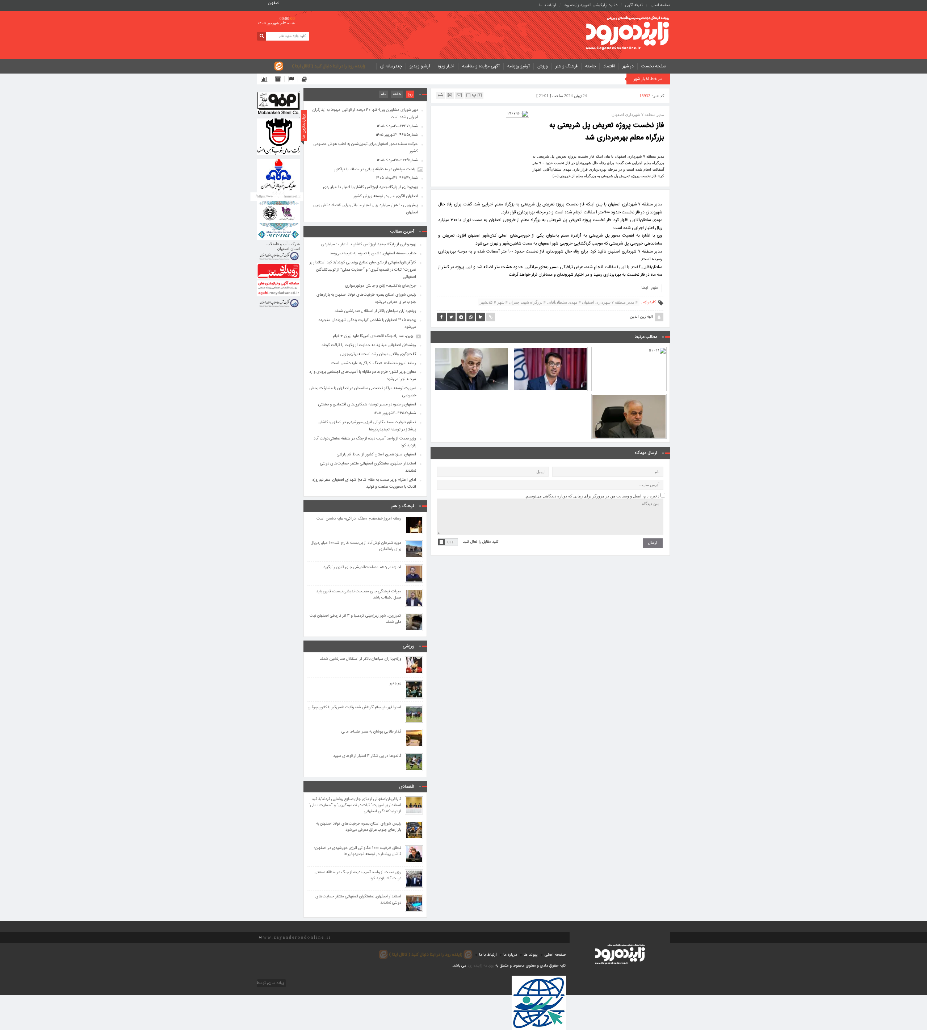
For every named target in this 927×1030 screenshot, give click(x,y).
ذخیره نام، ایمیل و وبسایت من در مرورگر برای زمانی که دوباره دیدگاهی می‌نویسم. (592, 496)
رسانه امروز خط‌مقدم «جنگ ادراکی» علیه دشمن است (373, 363)
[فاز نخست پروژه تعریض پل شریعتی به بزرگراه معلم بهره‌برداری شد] (517, 113)
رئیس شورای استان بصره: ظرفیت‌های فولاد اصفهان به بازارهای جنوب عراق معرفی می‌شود (366, 298)
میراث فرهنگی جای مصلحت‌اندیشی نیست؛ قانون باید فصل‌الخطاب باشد (358, 595)
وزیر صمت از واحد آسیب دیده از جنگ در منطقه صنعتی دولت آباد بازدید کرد (365, 442)
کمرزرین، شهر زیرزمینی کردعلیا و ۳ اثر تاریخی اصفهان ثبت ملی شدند (355, 619)
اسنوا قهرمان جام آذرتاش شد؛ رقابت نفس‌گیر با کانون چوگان (354, 708)
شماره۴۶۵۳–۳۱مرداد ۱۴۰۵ (397, 178)
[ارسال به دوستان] (459, 95)
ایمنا (644, 288)
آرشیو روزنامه (518, 66)
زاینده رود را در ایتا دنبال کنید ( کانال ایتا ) (328, 66)
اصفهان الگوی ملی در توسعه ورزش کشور (385, 196)
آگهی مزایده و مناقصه (481, 66)
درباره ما (510, 954)
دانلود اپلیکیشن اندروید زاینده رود (590, 5)
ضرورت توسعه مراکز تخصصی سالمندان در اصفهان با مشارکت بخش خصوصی (471, 349)
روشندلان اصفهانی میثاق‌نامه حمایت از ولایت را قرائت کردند (369, 345)
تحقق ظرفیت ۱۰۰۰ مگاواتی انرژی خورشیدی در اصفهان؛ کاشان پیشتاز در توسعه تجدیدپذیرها (367, 426)
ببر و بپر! (395, 683)
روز (410, 94)
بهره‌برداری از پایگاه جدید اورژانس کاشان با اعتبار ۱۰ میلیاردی (370, 187)
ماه (383, 94)
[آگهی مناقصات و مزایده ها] (293, 79)
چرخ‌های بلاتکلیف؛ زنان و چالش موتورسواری (380, 286)
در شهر (628, 66)
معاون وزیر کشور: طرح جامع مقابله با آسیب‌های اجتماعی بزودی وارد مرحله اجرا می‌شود (362, 376)
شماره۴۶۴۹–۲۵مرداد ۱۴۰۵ (397, 160)
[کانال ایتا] (306, 79)
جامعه (590, 66)
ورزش (542, 66)
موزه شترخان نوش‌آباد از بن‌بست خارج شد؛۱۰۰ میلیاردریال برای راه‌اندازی (356, 546)
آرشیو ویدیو (420, 66)
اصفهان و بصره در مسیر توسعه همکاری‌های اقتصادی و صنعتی (367, 404)
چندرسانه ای (391, 66)
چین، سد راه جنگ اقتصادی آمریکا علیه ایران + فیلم (373, 336)
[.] (278, 103)
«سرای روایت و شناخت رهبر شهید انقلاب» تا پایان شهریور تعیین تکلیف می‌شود (629, 397)
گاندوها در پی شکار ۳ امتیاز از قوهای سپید (367, 756)
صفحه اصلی (660, 5)
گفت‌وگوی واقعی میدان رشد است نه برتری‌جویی (378, 354)
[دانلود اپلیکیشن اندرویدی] (266, 79)
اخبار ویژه (446, 66)
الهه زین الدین (641, 317)
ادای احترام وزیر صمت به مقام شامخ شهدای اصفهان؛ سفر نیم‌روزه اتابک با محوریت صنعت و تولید (364, 484)
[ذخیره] (450, 95)
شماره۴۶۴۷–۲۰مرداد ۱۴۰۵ (397, 126)
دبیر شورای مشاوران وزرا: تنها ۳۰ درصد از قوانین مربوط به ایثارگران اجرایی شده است (365, 114)
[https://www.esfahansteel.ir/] (278, 136)
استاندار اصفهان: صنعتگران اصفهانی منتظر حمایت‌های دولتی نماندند (368, 467)
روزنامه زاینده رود (480, 966)
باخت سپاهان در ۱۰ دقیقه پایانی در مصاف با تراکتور (374, 169)
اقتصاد (609, 66)
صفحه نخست (653, 66)
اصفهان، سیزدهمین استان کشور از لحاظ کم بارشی (376, 454)
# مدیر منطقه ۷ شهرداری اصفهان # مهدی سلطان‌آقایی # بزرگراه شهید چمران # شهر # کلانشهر (559, 302)
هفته (397, 94)
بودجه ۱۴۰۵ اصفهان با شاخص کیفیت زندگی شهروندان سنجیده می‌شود (550, 352)
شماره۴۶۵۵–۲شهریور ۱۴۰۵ (397, 135)
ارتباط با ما (547, 5)
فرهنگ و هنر (566, 66)
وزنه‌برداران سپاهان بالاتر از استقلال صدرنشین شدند (375, 311)
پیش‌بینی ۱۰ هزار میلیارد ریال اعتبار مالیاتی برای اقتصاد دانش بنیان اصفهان (365, 209)
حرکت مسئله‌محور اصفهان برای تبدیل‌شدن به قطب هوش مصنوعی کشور (366, 148)
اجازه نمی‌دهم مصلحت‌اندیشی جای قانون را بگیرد (362, 567)
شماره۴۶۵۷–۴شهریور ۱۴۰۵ (394, 413)
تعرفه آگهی (634, 5)
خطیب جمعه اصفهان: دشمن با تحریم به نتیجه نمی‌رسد (373, 253)
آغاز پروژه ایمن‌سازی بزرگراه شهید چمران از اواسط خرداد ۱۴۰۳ (629, 352)
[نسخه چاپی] (440, 95)
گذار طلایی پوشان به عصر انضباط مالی (371, 732)
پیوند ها (531, 954)
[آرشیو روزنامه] (280, 79)
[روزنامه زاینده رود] (627, 34)
